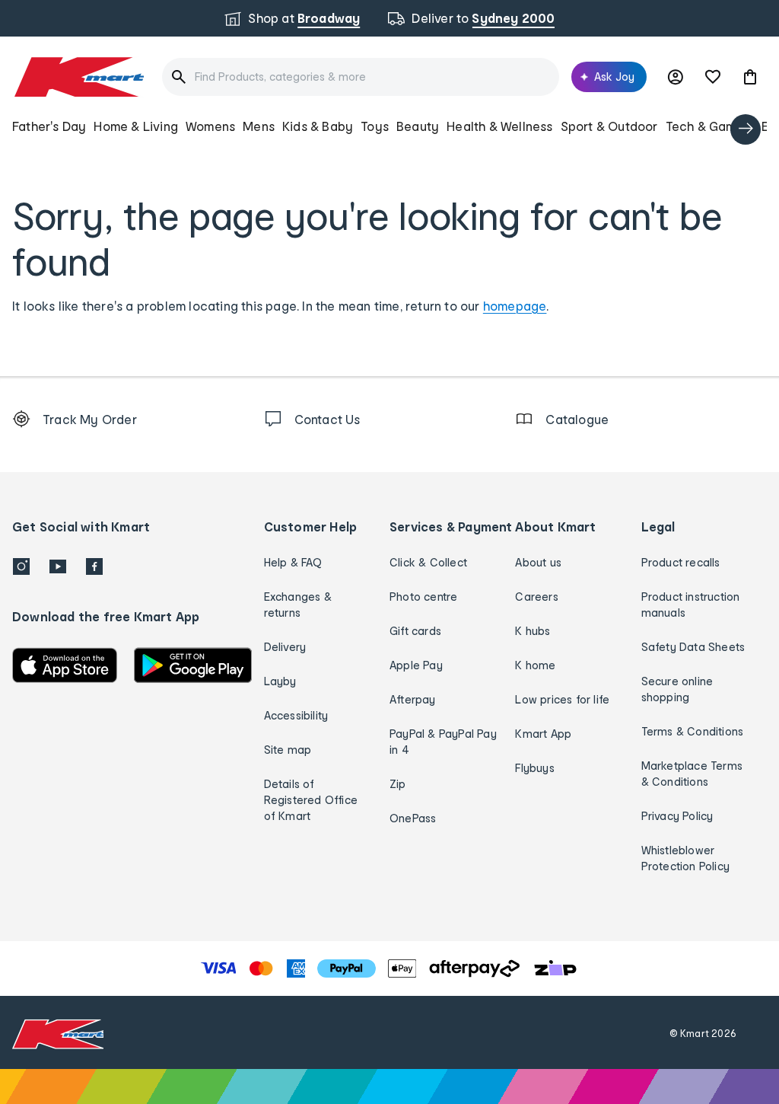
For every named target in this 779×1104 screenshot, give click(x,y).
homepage (515, 305)
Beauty (417, 126)
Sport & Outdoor (609, 126)
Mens (259, 126)
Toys (375, 126)
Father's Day (49, 126)
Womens (210, 126)
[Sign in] (675, 77)
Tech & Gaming (710, 126)
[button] (750, 77)
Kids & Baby (317, 126)
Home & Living (136, 126)
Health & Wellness (499, 126)
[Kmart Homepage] (78, 77)
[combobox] (360, 77)
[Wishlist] (713, 77)
